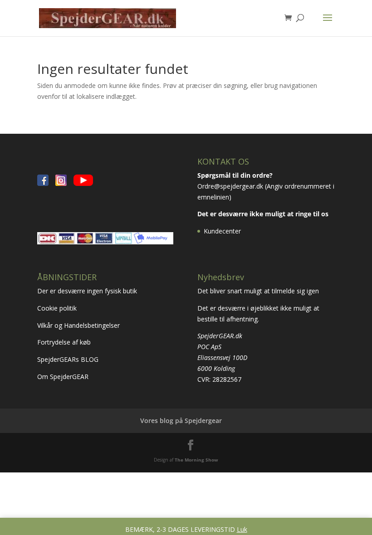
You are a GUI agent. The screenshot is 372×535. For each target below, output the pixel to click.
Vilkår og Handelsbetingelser (79, 325)
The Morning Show (196, 460)
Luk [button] (242, 529)
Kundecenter (222, 231)
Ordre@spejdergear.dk (230, 186)
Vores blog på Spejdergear (181, 420)
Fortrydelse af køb (65, 342)
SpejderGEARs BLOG (67, 359)
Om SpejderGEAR (62, 376)
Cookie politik (57, 308)
